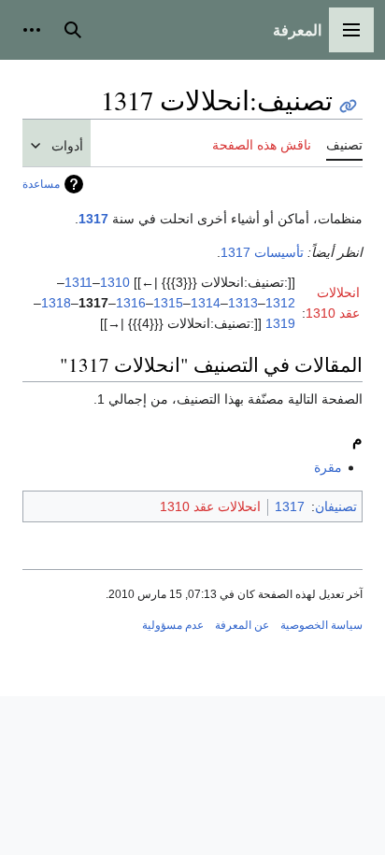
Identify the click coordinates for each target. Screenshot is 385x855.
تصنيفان (336, 506)
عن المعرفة (242, 625)
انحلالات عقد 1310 (210, 506)
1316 (131, 302)
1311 (78, 282)
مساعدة (41, 184)
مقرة (328, 467)
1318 (56, 302)
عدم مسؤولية (173, 625)
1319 (280, 323)
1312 (280, 302)
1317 (93, 218)
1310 (115, 282)
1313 (243, 302)
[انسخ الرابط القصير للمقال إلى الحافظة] (348, 106)
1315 (168, 302)
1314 (206, 302)
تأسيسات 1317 (262, 252)
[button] (351, 29)
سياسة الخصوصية (321, 625)
